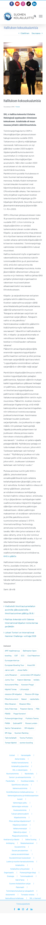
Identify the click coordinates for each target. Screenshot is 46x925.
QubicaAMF (17, 723)
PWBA (7, 723)
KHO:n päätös (10, 556)
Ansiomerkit (10, 894)
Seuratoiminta (20, 847)
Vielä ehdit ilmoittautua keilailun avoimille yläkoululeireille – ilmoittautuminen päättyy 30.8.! (20, 610)
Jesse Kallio (22, 670)
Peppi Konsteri (19, 713)
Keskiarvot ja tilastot (11, 839)
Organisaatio (9, 872)
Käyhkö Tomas (11, 689)
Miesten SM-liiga (32, 694)
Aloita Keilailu (20, 759)
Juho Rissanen (11, 675)
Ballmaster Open (30, 651)
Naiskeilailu (29, 774)
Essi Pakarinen (34, 655)
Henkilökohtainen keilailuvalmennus (20, 792)
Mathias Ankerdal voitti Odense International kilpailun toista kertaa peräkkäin (21, 623)
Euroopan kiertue (12, 660)
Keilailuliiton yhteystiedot (19, 869)
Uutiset (12, 755)
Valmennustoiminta (20, 788)
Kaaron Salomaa (24, 680)
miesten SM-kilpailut (13, 694)
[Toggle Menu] (41, 16)
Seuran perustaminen (20, 850)
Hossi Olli (31, 665)
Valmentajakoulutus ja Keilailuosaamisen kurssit (23, 797)
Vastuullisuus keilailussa (14, 898)
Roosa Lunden (31, 723)
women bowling (26, 742)
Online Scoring (30, 839)
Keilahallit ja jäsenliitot (20, 766)
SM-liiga (8, 733)
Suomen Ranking (21, 733)
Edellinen (25, 33)
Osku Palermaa (11, 709)
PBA (37, 709)
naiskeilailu (34, 699)
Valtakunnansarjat (20, 828)
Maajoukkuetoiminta (20, 836)
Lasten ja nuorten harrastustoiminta (20, 861)
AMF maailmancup (12, 651)
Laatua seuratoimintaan (20, 854)
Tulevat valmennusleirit (20, 814)
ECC (23, 655)
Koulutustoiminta (19, 810)
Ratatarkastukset (27, 843)
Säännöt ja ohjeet (20, 832)
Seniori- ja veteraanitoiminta (20, 777)
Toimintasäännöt (26, 876)
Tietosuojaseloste (23, 904)
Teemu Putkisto (26, 738)
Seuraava (36, 33)
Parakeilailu (10, 781)
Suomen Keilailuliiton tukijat (20, 883)
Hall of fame (19, 880)
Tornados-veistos (27, 894)
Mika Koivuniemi (11, 699)
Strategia (10, 876)
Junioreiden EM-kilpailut (30, 675)
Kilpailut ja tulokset (20, 825)
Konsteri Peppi (27, 684)
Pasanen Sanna (26, 709)
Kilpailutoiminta (20, 817)
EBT (16, 655)
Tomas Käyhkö (11, 742)
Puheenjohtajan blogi (14, 718)
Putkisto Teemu (32, 718)
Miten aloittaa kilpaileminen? (20, 821)
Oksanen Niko (25, 704)
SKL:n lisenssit (35, 898)
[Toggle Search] (35, 16)
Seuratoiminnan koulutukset (20, 858)
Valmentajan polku (20, 803)
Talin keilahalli (11, 738)
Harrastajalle (26, 755)
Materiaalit (20, 887)
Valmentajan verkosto (20, 806)
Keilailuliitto (19, 865)
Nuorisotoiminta (12, 774)
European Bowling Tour (14, 665)
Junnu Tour (9, 680)
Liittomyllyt (24, 689)
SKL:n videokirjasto (20, 770)
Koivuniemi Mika (11, 684)
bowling (8, 655)
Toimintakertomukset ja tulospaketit (20, 891)
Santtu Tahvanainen (13, 728)
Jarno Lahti (9, 670)
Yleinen (17, 106)
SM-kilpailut (29, 728)
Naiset (24, 699)
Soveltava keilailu (27, 781)
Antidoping (10, 843)
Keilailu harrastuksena (20, 762)
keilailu (37, 680)
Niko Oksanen (10, 704)
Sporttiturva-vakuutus (20, 785)
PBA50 (7, 713)
